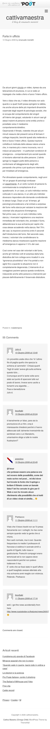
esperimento (11, 183)
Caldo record (8, 690)
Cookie (14, 700)
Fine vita (6, 685)
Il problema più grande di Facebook (19, 656)
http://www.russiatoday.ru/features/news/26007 (28, 611)
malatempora (16, 327)
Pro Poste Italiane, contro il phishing (19, 677)
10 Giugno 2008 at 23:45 (26, 462)
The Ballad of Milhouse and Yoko (18, 681)
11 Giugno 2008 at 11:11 (26, 520)
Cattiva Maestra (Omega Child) (16, 719)
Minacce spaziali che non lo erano (18, 660)
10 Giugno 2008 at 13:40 (26, 352)
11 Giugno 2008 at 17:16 (26, 598)
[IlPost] (28, 4)
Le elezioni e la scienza (13, 672)
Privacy (6, 700)
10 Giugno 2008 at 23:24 (26, 414)
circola (20, 87)
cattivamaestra (25, 17)
